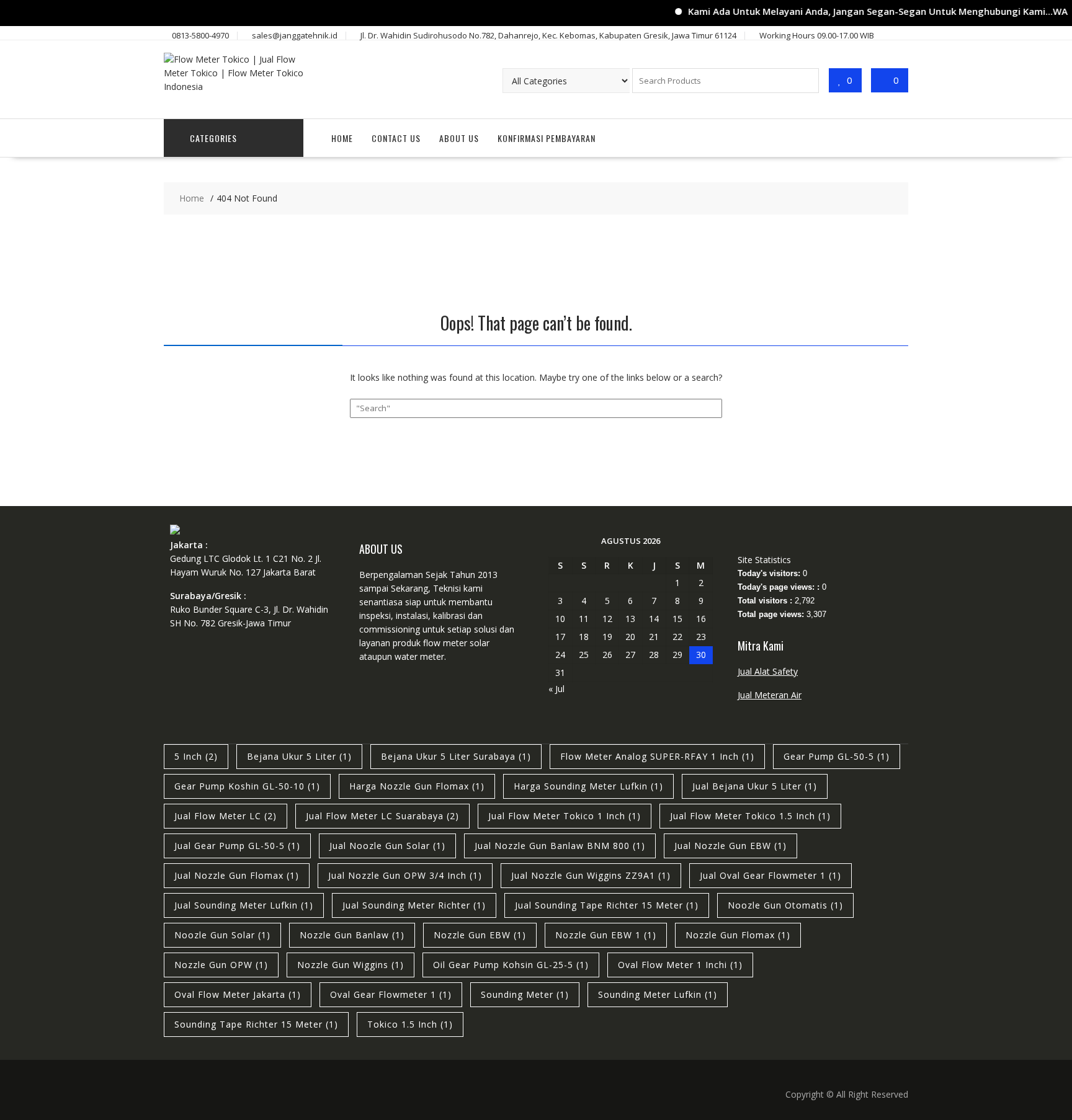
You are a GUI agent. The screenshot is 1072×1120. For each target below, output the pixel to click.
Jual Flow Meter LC (225, 816)
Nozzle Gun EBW (480, 935)
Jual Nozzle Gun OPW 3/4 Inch (405, 875)
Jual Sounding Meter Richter (414, 905)
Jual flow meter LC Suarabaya (382, 816)
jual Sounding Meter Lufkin (243, 905)
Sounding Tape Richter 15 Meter (256, 1024)
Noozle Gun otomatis (785, 905)
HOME (342, 137)
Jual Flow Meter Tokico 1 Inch (564, 816)
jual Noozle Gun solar (387, 845)
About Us (459, 137)
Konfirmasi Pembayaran (547, 137)
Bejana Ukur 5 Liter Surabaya (456, 756)
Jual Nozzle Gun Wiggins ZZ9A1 (591, 875)
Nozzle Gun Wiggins (350, 965)
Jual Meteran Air (770, 695)
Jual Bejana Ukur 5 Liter (754, 786)
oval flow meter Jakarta (237, 994)
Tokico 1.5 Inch (410, 1024)
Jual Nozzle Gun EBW (730, 845)
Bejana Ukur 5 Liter (299, 756)
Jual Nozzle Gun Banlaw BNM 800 (560, 845)
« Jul (556, 689)
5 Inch (196, 756)
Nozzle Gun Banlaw (352, 935)
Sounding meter (525, 994)
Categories (213, 137)
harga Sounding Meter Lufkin (588, 786)
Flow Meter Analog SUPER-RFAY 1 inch (657, 756)
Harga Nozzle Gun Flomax (417, 786)
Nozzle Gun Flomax (738, 935)
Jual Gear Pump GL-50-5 (237, 845)
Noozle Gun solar (222, 935)
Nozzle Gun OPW (221, 965)
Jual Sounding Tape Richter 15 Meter (607, 905)
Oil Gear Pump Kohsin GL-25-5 (511, 965)
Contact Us (396, 137)
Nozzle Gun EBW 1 (605, 935)
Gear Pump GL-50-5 (837, 756)
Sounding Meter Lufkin (657, 994)
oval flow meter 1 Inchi (680, 965)
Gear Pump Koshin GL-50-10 (247, 786)
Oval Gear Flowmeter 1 (391, 994)
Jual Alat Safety (768, 671)
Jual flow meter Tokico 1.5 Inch (750, 816)
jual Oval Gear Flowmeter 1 (770, 875)
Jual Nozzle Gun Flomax (236, 875)
